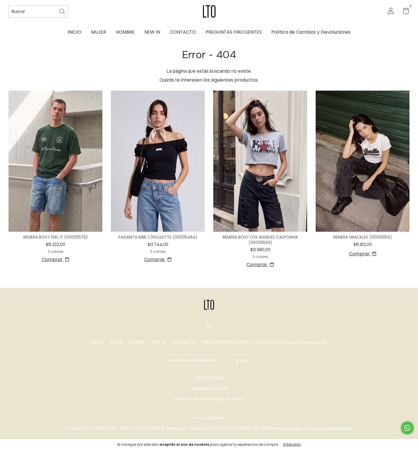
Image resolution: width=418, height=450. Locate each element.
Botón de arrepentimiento (329, 428)
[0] (403, 12)
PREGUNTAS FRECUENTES (234, 32)
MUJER (98, 32)
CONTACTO (183, 32)
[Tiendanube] (209, 418)
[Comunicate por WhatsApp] (407, 428)
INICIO (74, 32)
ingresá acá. (290, 428)
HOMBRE (125, 32)
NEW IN (152, 32)
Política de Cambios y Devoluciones (311, 32)
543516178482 (209, 378)
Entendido (292, 444)
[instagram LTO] (209, 325)
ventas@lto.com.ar (209, 388)
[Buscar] (62, 11)
